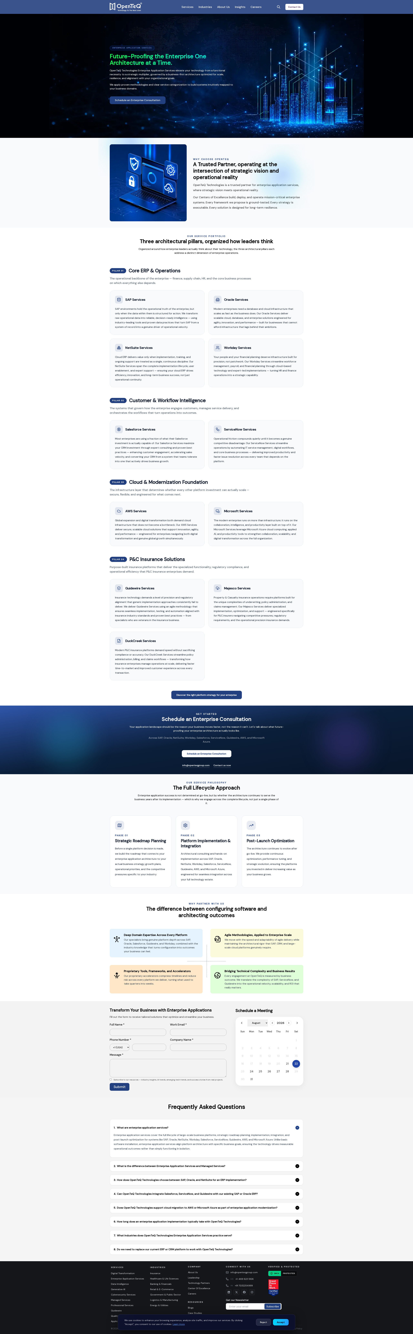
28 (287, 1071)
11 (261, 1056)
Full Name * (117, 1024)
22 (296, 1063)
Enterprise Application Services (127, 1278)
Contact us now (222, 765)
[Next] (288, 1023)
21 (287, 1063)
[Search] (278, 7)
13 (278, 1056)
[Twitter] (236, 1292)
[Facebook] (244, 1292)
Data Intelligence (120, 1284)
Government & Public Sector (165, 1294)
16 (242, 1063)
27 (278, 1071)
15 (296, 1056)
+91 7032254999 (244, 1285)
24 (251, 1071)
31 (251, 1079)
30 (242, 1079)
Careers (256, 7)
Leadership (194, 1277)
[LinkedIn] (229, 1292)
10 (251, 1056)
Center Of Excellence (199, 1288)
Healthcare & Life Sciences (164, 1278)
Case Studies (195, 1313)
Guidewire (116, 1310)
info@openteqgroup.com (196, 765)
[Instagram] (252, 1292)
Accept (281, 1322)
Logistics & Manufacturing (164, 1299)
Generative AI (118, 1289)
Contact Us (294, 6)
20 (278, 1063)
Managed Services (120, 1299)
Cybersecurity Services (123, 1294)
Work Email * (178, 1024)
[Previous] (241, 1022)
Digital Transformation (123, 1273)
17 (251, 1063)
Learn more (179, 1324)
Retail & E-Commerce (162, 1289)
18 (260, 1063)
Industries (205, 7)
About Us (223, 7)
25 (260, 1071)
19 (269, 1063)
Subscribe (272, 1306)
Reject (263, 1322)
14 (287, 1056)
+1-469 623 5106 (245, 1279)
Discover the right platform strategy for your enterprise (206, 694)
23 (242, 1071)
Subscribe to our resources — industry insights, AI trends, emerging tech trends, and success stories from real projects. (168, 1079)
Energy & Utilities (159, 1305)
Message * (116, 1055)
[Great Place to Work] (273, 1287)
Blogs (191, 1307)
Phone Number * (120, 1040)
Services (187, 7)
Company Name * (181, 1040)
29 (296, 1071)
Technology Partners (199, 1283)
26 (269, 1071)
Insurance (155, 1273)
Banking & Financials (160, 1284)
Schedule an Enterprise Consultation (137, 100)
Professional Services (122, 1305)
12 (269, 1056)
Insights (240, 7)
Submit (120, 1086)
